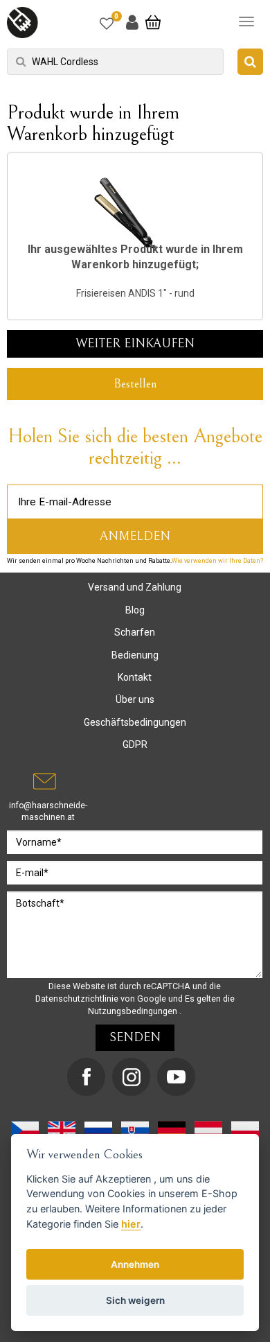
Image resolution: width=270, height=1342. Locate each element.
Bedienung (135, 655)
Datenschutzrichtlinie (77, 998)
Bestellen (135, 383)
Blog (135, 610)
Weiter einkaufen (135, 343)
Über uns (135, 699)
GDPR (135, 744)
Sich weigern (135, 1300)
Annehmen (135, 1264)
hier (131, 1224)
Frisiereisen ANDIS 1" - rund (135, 293)
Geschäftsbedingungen (135, 722)
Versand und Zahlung (134, 587)
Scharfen (134, 632)
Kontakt (135, 677)
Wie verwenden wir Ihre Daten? (217, 560)
